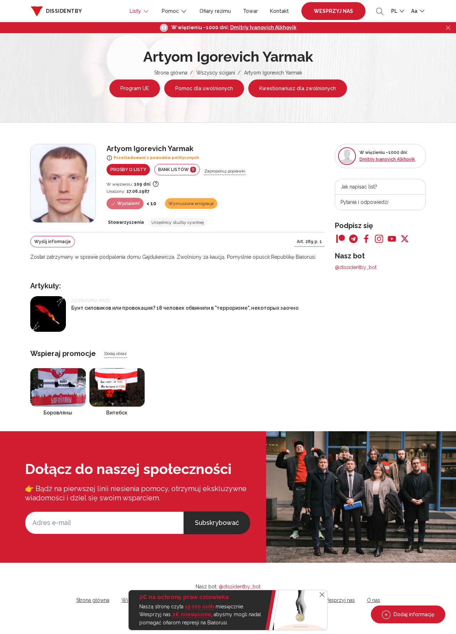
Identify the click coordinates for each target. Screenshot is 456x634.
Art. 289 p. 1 (309, 241)
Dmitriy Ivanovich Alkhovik (263, 27)
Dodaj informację (413, 614)
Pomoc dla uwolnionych (204, 88)
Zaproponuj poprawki (224, 171)
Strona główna (170, 73)
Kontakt (279, 11)
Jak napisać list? (359, 187)
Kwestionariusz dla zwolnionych (297, 88)
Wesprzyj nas (333, 11)
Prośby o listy (128, 169)
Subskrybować (217, 522)
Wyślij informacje (52, 241)
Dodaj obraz (115, 353)
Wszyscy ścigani (215, 73)
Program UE (134, 88)
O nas (373, 600)
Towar (250, 11)
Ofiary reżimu (215, 11)
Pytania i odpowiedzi (364, 202)
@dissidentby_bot (356, 267)
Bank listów (176, 169)
